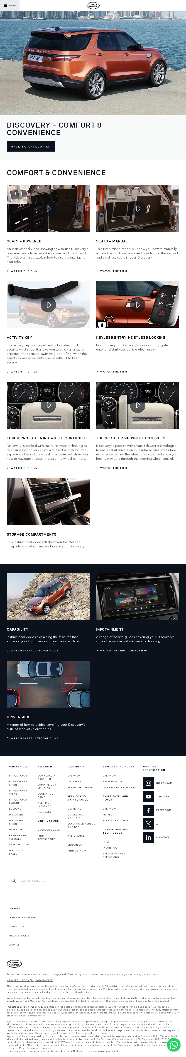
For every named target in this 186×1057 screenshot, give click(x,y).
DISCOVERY (16, 814)
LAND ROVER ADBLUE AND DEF (81, 825)
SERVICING (74, 808)
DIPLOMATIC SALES (16, 852)
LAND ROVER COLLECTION (119, 787)
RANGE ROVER (18, 775)
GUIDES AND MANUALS (76, 816)
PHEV (106, 841)
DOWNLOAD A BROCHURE (46, 777)
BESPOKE (15, 808)
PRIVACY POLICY (19, 935)
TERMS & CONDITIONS (23, 917)
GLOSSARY (44, 811)
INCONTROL (75, 781)
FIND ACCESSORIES (47, 837)
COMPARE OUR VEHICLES (47, 786)
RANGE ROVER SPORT (18, 783)
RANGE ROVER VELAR (18, 792)
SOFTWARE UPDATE (80, 787)
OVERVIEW (74, 775)
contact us (20, 1051)
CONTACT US (17, 926)
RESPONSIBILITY (113, 781)
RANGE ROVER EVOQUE (18, 801)
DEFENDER (16, 829)
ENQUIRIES (75, 844)
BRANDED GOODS (49, 829)
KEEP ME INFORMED (44, 804)
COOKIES (14, 944)
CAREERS (14, 908)
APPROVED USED (20, 844)
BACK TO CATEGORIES (30, 146)
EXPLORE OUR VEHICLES (18, 837)
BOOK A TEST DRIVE (46, 795)
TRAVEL (107, 814)
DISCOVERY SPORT (16, 822)
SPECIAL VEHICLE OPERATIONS (114, 855)
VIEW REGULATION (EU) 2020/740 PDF (30, 980)
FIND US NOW (77, 850)
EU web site (33, 1045)
